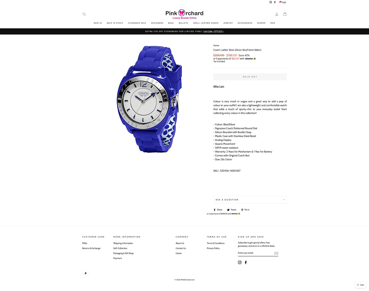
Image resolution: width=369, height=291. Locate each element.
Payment (117, 258)
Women (261, 23)
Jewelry (228, 23)
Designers (157, 23)
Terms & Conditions (215, 243)
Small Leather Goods (206, 23)
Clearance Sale (137, 23)
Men (272, 23)
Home (216, 45)
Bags (171, 23)
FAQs (84, 243)
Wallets (183, 23)
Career (179, 253)
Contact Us (181, 248)
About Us (180, 243)
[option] (184, 31)
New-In (98, 23)
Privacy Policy (213, 248)
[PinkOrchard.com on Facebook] (245, 262)
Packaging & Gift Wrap (123, 253)
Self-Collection (120, 248)
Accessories (245, 23)
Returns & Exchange (91, 248)
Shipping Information (123, 243)
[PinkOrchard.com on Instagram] (239, 262)
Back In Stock (115, 23)
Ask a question (227, 200)
